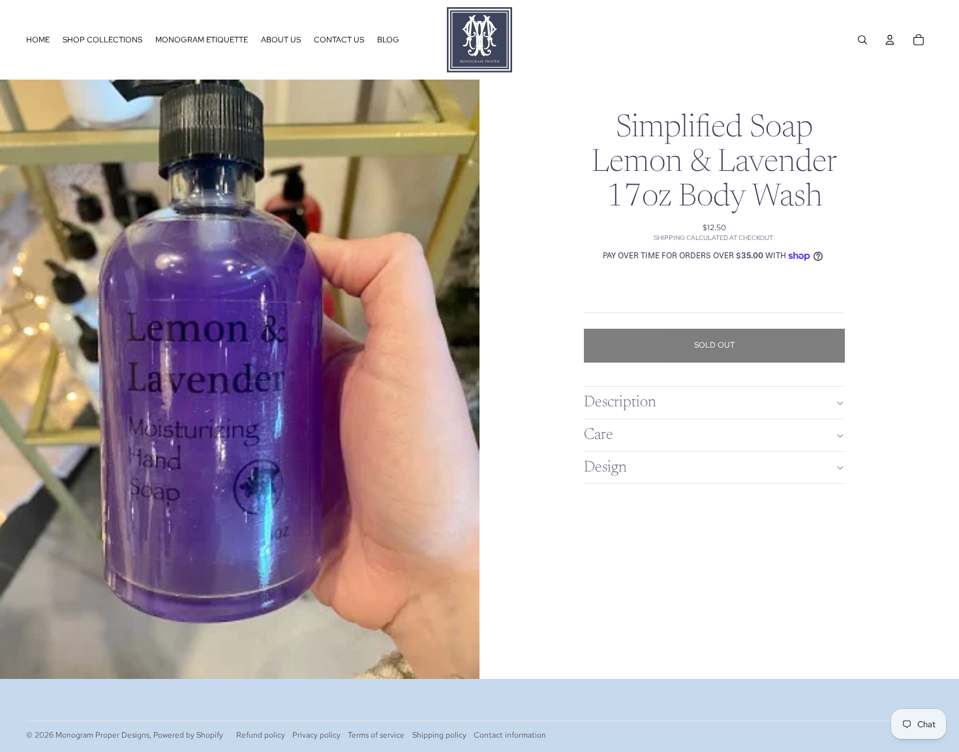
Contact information (510, 735)
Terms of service (376, 735)
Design (605, 467)
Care (598, 435)
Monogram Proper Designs (102, 735)
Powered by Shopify (188, 735)
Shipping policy (439, 735)
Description (620, 403)
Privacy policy (316, 735)
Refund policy (260, 735)
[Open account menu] (889, 39)
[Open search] (862, 39)
